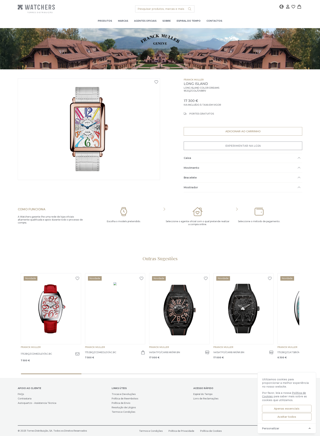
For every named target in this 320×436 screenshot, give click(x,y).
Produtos (105, 20)
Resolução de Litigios (124, 407)
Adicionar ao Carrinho (243, 131)
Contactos (214, 20)
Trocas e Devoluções (124, 394)
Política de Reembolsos (125, 398)
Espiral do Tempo (189, 20)
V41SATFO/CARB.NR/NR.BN (164, 352)
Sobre (166, 20)
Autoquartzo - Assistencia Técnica (37, 403)
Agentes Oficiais (145, 20)
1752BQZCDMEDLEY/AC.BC (36, 353)
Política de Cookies (211, 431)
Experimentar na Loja (243, 145)
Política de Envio (121, 403)
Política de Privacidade (181, 431)
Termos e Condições (123, 411)
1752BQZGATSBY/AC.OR (291, 352)
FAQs (21, 394)
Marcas (123, 20)
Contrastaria (24, 398)
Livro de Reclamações (205, 398)
